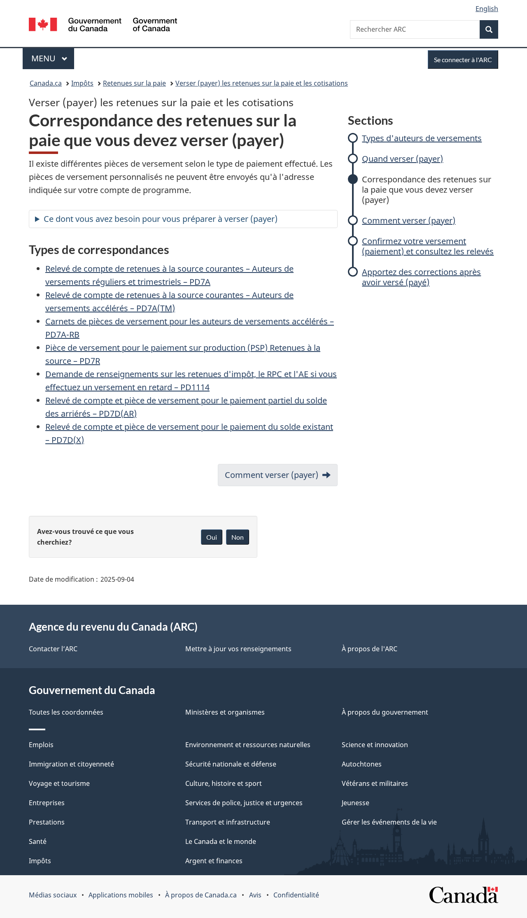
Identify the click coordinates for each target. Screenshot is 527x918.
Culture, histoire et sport (223, 783)
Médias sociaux (53, 894)
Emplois (41, 744)
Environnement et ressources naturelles (247, 744)
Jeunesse (355, 802)
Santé (38, 841)
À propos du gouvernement (385, 712)
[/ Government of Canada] (103, 26)
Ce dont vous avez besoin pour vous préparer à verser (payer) (160, 218)
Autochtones (362, 764)
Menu (52, 58)
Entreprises (47, 802)
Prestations (47, 822)
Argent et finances (214, 860)
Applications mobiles (121, 894)
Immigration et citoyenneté (71, 764)
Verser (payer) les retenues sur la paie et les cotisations (261, 83)
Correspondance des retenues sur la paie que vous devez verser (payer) (426, 189)
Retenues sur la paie (134, 83)
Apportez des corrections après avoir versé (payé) (421, 277)
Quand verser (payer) (402, 159)
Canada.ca (46, 83)
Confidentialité (296, 894)
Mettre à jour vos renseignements (238, 648)
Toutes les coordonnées (66, 712)
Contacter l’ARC (53, 648)
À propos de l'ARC (369, 648)
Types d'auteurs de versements (422, 138)
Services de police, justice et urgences (244, 802)
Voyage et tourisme (59, 783)
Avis (255, 894)
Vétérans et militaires (375, 783)
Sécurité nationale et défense (230, 764)
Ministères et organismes (225, 712)
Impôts (82, 83)
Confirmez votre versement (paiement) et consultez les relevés (428, 246)
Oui (211, 537)
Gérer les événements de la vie (389, 822)
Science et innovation (375, 744)
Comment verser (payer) (408, 220)
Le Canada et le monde (220, 841)
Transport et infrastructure (227, 822)
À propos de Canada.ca (201, 894)
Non (237, 537)
